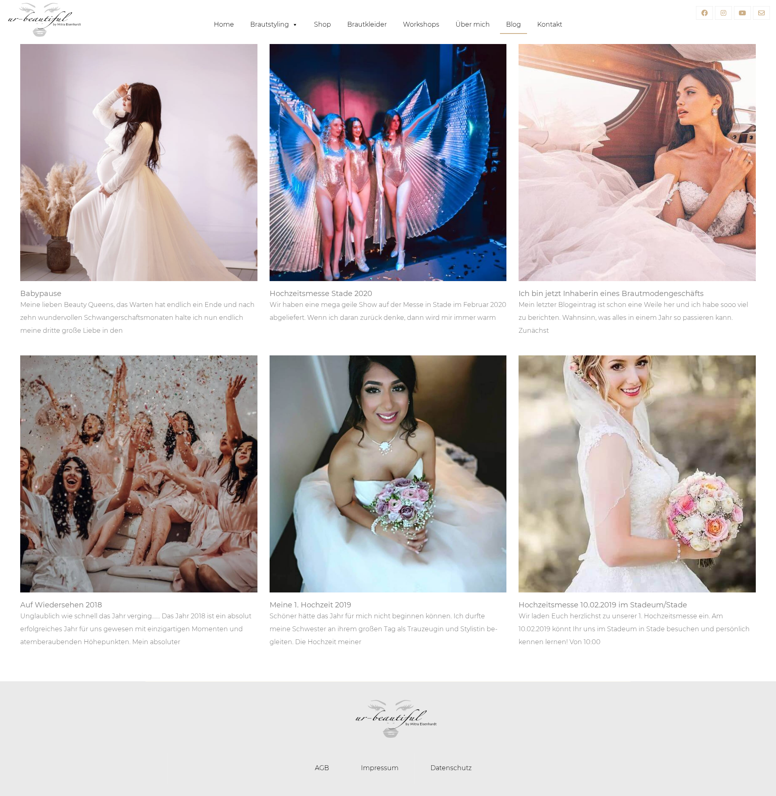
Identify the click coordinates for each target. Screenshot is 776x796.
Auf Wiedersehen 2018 (61, 605)
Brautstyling (269, 24)
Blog (513, 24)
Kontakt (549, 24)
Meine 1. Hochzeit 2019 (310, 605)
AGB (322, 768)
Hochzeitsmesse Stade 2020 (321, 293)
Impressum (380, 768)
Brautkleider (367, 24)
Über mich (472, 24)
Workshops (421, 24)
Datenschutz (451, 768)
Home (224, 24)
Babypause (40, 293)
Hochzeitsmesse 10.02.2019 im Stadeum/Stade (603, 605)
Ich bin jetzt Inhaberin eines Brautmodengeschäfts (611, 293)
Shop (322, 24)
